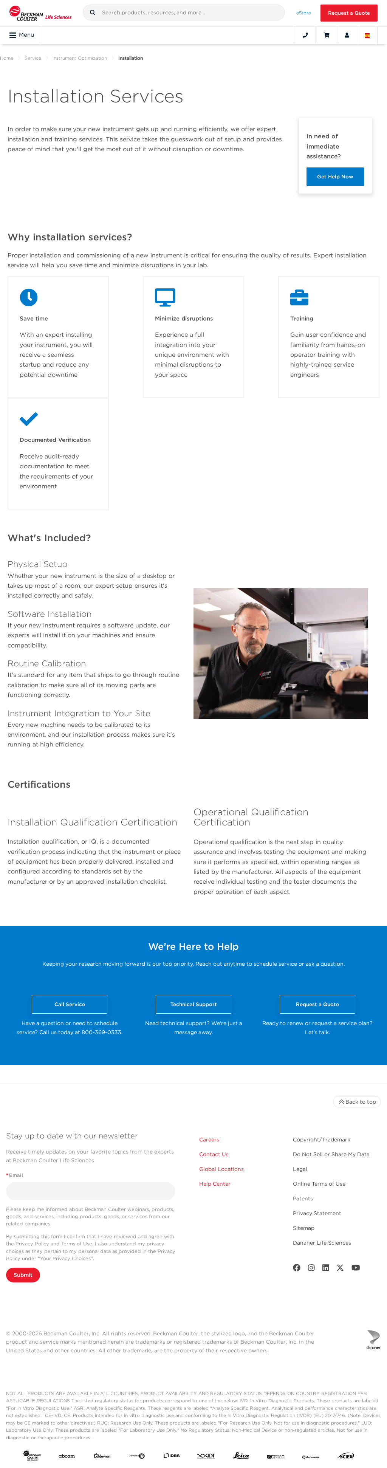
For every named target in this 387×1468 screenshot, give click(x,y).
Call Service (69, 1004)
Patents (303, 1198)
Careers (209, 1140)
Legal (300, 1169)
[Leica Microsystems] (241, 1457)
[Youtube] (355, 1269)
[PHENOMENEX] (311, 1457)
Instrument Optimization (80, 58)
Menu (26, 34)
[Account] (347, 35)
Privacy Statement (317, 1213)
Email (14, 1175)
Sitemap (303, 1228)
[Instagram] (311, 1269)
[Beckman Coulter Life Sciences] (40, 13)
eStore (303, 12)
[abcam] (67, 1457)
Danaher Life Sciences (322, 1243)
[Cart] (326, 35)
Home (6, 58)
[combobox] (184, 12)
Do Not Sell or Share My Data (331, 1154)
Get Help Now (335, 176)
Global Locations (221, 1169)
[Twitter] (340, 1269)
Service (33, 58)
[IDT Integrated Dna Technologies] (206, 1457)
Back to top (360, 1102)
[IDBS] (172, 1457)
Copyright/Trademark (321, 1140)
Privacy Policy (32, 1244)
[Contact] (305, 35)
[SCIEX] (346, 1457)
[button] (92, 12)
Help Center (215, 1184)
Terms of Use (76, 1244)
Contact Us (214, 1154)
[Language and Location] (367, 35)
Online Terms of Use (319, 1184)
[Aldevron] (102, 1457)
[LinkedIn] (325, 1269)
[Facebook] (296, 1269)
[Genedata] (137, 1457)
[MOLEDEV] (276, 1457)
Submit (23, 1275)
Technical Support (193, 1004)
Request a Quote (349, 13)
